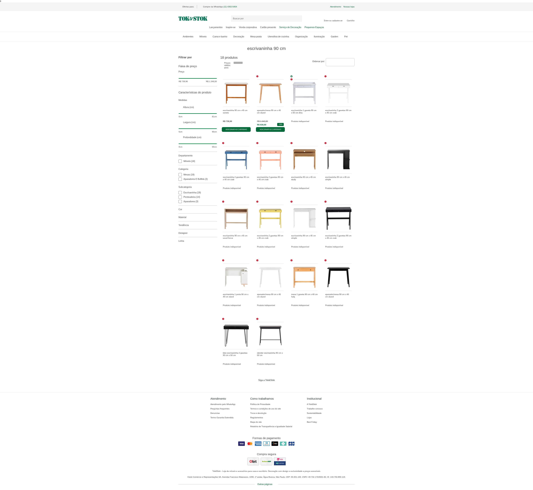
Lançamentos (215, 27)
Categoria (183, 169)
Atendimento (335, 7)
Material (182, 217)
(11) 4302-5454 (230, 7)
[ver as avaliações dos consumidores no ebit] (253, 461)
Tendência (183, 225)
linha (181, 241)
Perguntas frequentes (219, 409)
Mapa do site (256, 422)
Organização (301, 36)
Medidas (182, 100)
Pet (346, 36)
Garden (334, 36)
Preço (181, 71)
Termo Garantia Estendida (221, 417)
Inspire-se (231, 27)
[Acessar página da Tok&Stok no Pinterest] (270, 386)
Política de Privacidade (260, 404)
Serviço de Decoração (290, 27)
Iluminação (319, 36)
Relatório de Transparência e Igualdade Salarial (271, 426)
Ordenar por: (318, 61)
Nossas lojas (349, 7)
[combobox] (340, 62)
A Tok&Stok (312, 404)
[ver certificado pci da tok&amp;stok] (280, 461)
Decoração (238, 36)
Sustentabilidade (314, 413)
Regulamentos (256, 417)
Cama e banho (220, 36)
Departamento (185, 155)
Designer (183, 233)
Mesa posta (256, 36)
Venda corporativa (248, 27)
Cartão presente (268, 27)
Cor (180, 209)
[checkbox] (180, 161)
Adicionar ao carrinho (236, 129)
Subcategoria (185, 187)
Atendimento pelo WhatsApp (222, 404)
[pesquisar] (298, 18)
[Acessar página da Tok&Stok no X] (278, 386)
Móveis (203, 36)
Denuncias (215, 413)
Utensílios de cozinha (278, 36)
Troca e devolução (258, 413)
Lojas (309, 417)
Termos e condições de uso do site (265, 409)
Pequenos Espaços (314, 27)
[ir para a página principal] (192, 19)
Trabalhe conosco (315, 409)
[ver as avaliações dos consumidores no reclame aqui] (266, 461)
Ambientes (188, 36)
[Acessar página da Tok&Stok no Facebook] (255, 386)
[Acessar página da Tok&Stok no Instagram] (262, 386)
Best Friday (312, 422)
